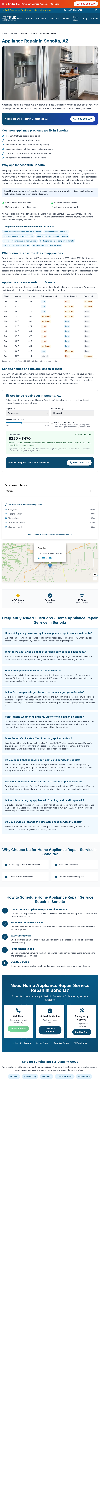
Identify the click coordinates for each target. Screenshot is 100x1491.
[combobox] (6, 490)
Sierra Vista (46, 1076)
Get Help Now (81, 1032)
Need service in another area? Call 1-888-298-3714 (50, 535)
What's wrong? (57, 408)
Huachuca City (30, 1076)
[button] (50, 566)
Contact (94, 18)
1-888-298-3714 (87, 4)
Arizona (14, 33)
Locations (54, 18)
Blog (85, 18)
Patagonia (14, 1076)
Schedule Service (50, 1030)
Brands (66, 18)
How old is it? (15, 419)
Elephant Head (84, 1076)
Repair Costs (76, 18)
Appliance (10, 408)
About (29, 18)
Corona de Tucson (65, 1076)
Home (19, 18)
